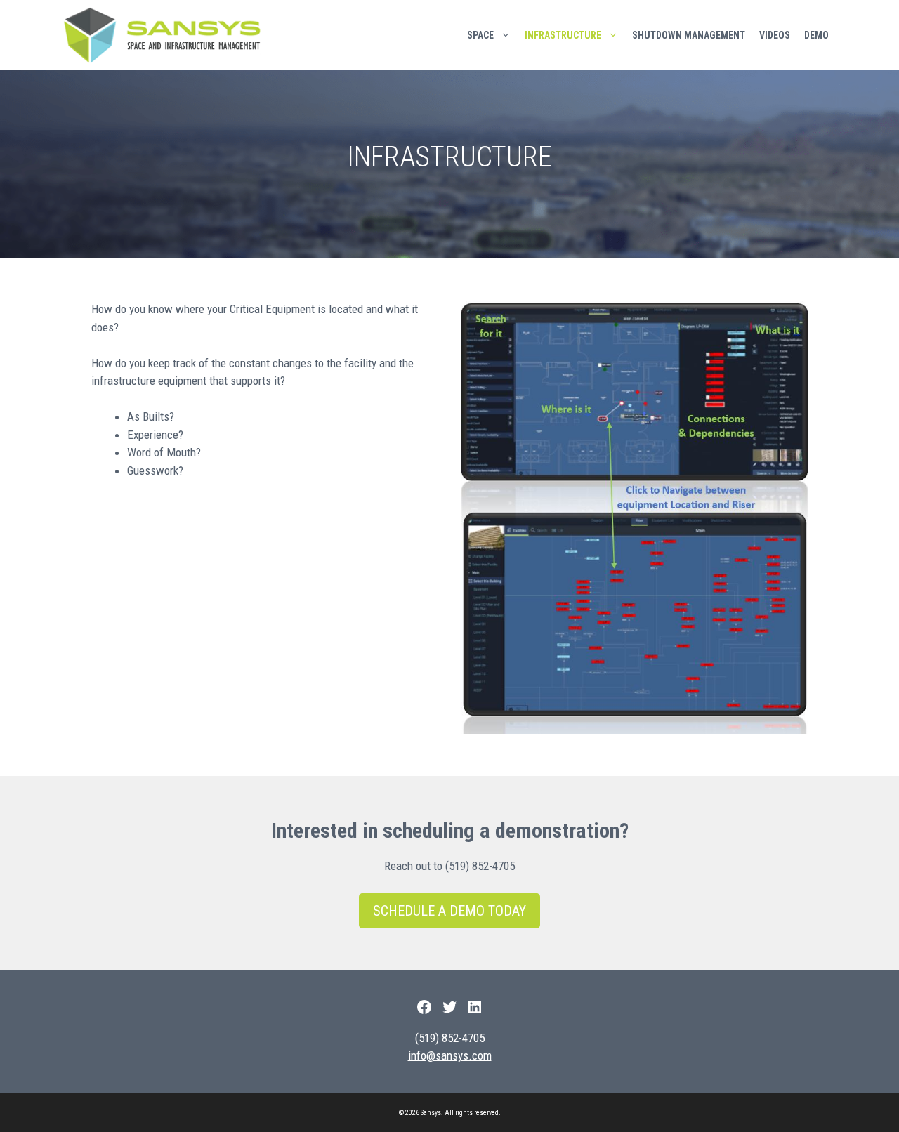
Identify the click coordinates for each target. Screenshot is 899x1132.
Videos (774, 35)
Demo (816, 35)
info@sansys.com (450, 1055)
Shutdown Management (688, 35)
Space (480, 35)
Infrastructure (563, 35)
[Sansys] (165, 35)
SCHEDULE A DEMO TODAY (449, 910)
